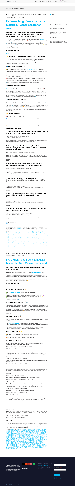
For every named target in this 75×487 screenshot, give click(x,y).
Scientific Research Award (20, 241)
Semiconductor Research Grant (25, 243)
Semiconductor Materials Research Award (14, 441)
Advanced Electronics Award (33, 231)
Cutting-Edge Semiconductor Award (15, 430)
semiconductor (19, 228)
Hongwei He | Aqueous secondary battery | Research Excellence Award (58, 33)
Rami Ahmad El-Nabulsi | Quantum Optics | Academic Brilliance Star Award (58, 25)
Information (60, 1)
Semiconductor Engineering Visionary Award (34, 435)
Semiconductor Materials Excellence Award (14, 439)
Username (58, 463)
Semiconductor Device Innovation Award (16, 434)
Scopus (7, 53)
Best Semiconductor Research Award (19, 235)
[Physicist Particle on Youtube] (28, 464)
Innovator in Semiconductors (22, 238)
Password (58, 467)
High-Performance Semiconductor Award (34, 431)
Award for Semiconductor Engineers (12, 234)
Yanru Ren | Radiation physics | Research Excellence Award (58, 37)
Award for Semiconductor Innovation (26, 234)
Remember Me (58, 471)
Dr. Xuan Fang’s (9, 88)
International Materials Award (33, 238)
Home (36, 1)
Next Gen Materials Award (37, 240)
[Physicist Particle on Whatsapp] (34, 464)
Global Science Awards (17, 237)
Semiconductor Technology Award (26, 244)
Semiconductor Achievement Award (21, 432)
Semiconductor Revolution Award (19, 444)
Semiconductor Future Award (26, 436)
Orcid (7, 286)
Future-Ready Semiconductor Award (20, 431)
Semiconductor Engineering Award (15, 242)
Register (49, 1)
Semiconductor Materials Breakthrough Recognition (34, 438)
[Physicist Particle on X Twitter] (23, 464)
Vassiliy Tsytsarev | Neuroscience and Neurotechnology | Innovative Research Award (59, 29)
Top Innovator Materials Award (30, 245)
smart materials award (37, 244)
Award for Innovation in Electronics (30, 232)
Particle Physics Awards (26, 469)
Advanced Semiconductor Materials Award (26, 429)
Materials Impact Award (13, 239)
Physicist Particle (11, 1)
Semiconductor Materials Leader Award (22, 440)
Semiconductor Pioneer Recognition (36, 442)
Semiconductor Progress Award (12, 443)
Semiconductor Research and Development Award (27, 443)
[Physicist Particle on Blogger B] (26, 464)
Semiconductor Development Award (31, 241)
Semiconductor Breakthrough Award (35, 432)
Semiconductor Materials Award (41, 242)
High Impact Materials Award (39, 237)
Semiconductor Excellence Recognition (13, 436)
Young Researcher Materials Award (15, 246)
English (62, 0)
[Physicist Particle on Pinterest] (31, 464)
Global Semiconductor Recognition (27, 237)
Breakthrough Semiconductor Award (33, 235)
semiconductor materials (31, 69)
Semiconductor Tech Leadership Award (34, 445)
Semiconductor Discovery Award (30, 434)
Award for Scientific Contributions (39, 233)
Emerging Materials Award (14, 236)
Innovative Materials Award (11, 238)
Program (54, 1)
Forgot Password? (57, 478)
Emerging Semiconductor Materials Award (30, 430)
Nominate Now (44, 1)
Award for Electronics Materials (18, 232)
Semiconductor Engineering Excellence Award (17, 435)
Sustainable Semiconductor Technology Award (32, 447)
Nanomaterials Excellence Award (26, 240)
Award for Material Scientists (15, 233)
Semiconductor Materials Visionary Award (29, 441)
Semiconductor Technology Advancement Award (23, 446)
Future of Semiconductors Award (39, 236)
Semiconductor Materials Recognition (37, 440)
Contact (65, 1)
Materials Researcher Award (35, 239)
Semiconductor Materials (15, 292)
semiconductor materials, (23, 62)
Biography (12, 231)
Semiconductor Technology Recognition (16, 447)
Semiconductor (42, 39)
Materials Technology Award (14, 240)
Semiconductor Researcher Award (38, 243)
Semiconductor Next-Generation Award (22, 442)
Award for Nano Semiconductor (27, 233)
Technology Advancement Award (19, 245)
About (39, 1)
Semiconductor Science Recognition (12, 244)
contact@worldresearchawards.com (45, 470)
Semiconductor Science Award (31, 444)
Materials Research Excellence (23, 239)
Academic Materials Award (23, 231)
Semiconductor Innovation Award (28, 242)
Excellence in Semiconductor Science (26, 236)
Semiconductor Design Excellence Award (25, 433)
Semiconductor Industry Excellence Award (39, 436)
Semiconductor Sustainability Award (19, 445)
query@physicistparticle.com (43, 465)
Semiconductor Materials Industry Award (30, 439)
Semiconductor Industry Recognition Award (14, 437)
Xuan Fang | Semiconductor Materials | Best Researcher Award (26, 15)
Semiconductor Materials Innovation (13, 243)
